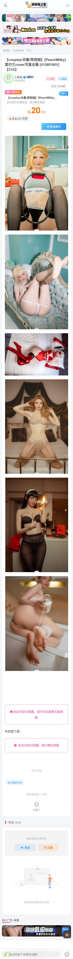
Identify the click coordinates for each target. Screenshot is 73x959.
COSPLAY (18, 50)
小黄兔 (18, 77)
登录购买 (55, 126)
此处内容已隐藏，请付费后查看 (38, 745)
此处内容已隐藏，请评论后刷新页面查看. (38, 714)
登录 (27, 847)
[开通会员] (67, 934)
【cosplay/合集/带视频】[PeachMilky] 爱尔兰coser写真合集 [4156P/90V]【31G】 (35, 64)
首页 (7, 50)
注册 (50, 847)
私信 (64, 78)
